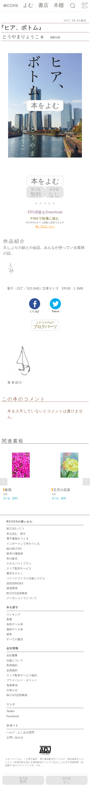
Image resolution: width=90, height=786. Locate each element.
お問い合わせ (14, 737)
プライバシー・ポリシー (21, 680)
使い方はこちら (45, 226)
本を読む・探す (16, 533)
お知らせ (12, 690)
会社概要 (12, 655)
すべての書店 (14, 639)
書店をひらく (14, 573)
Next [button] (86, 481)
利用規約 (12, 665)
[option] (20, 473)
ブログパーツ (45, 325)
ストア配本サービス (18, 568)
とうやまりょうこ (20, 36)
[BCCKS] (11, 5)
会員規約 (12, 670)
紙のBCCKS (14, 548)
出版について (14, 660)
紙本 (9, 634)
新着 (9, 619)
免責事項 (12, 685)
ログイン (84, 5)
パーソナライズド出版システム (25, 578)
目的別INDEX (14, 583)
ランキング (13, 614)
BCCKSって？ (15, 528)
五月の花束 (61, 490)
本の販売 (12, 558)
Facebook (12, 716)
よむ (28, 5)
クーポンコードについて (21, 598)
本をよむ (45, 181)
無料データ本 (14, 629)
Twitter (10, 711)
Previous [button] (3, 481)
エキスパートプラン (18, 563)
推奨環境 (12, 588)
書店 (43, 5)
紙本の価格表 (14, 553)
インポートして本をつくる (23, 543)
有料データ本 (14, 624)
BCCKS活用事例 (16, 593)
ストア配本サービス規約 (21, 675)
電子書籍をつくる (17, 538)
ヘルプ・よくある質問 (20, 732)
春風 (8, 490)
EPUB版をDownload (45, 212)
